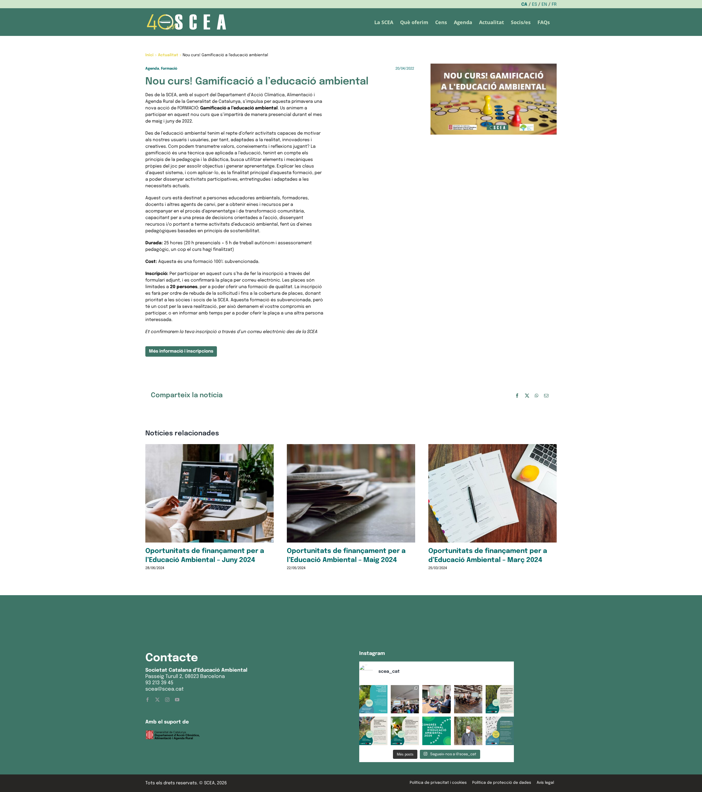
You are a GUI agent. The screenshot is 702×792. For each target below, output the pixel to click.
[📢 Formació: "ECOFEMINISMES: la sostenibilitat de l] (500, 731)
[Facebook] (517, 395)
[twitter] (157, 699)
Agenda (152, 68)
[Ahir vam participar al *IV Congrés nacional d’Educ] (436, 699)
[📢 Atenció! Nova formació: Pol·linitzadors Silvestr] (405, 731)
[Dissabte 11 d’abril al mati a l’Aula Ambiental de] (405, 699)
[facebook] (147, 699)
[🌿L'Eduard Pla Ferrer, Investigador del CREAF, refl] (468, 731)
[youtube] (177, 699)
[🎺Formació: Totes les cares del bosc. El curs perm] (500, 699)
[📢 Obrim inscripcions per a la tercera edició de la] (373, 699)
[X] (527, 395)
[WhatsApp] (536, 395)
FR (554, 4)
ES (534, 4)
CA (524, 4)
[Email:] (546, 395)
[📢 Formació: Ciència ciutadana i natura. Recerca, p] (373, 731)
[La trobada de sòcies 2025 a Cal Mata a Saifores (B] (468, 699)
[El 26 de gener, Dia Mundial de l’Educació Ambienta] (436, 731)
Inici (149, 55)
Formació (169, 68)
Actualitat (168, 55)
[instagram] (167, 699)
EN (544, 4)
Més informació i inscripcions (181, 351)
